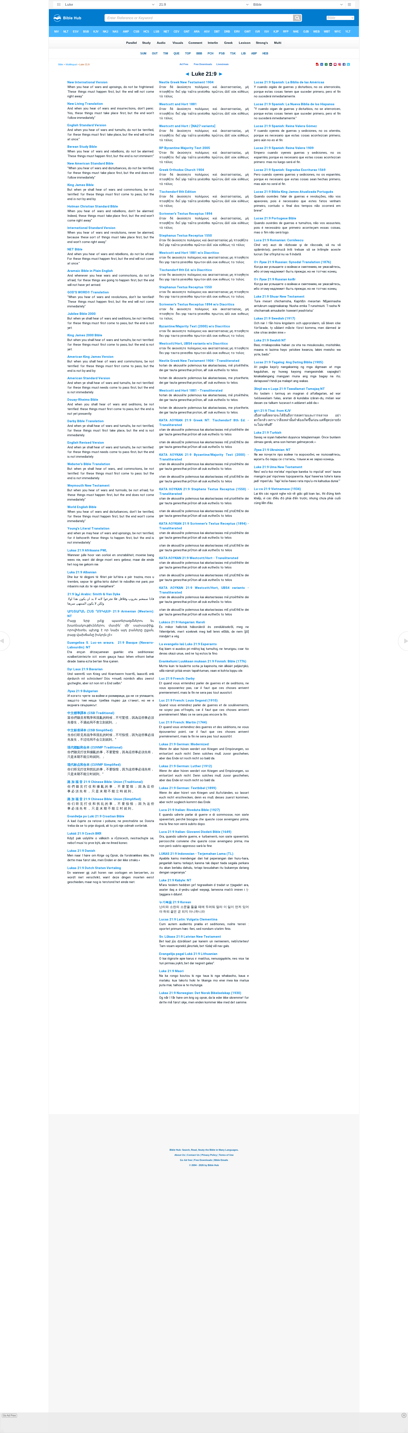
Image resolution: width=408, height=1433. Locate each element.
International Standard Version (91, 228)
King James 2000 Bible (84, 335)
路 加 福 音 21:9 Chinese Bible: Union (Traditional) (105, 782)
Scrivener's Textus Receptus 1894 (185, 214)
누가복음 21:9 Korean (175, 902)
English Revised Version (85, 443)
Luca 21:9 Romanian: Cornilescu (278, 240)
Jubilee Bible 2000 (81, 314)
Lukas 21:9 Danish (81, 851)
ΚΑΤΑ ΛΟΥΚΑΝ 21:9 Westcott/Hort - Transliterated (198, 558)
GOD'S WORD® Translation (88, 292)
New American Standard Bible (90, 163)
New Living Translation (85, 104)
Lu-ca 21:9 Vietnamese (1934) (277, 489)
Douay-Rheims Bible (82, 400)
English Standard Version (86, 125)
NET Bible (74, 249)
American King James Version (90, 357)
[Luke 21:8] (5, 651)
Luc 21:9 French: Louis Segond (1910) (188, 700)
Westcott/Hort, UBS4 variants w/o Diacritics (193, 343)
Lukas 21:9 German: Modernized (184, 744)
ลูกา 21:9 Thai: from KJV (272, 411)
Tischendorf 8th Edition (177, 192)
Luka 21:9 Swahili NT (270, 340)
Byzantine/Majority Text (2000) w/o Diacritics (194, 326)
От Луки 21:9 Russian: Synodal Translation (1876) (292, 262)
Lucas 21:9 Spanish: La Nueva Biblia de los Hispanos (294, 104)
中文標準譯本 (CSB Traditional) (90, 713)
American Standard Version (88, 378)
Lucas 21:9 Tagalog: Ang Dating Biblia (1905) (288, 362)
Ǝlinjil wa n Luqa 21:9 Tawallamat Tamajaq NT (289, 389)
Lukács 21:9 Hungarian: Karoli (182, 622)
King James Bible (80, 185)
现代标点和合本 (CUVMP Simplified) (94, 765)
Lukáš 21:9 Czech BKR (84, 833)
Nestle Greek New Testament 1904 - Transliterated (199, 361)
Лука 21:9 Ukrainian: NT (272, 450)
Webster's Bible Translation (88, 464)
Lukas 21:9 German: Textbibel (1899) (187, 788)
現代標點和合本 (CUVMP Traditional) (94, 747)
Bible (60, 64)
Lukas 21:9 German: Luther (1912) (185, 766)
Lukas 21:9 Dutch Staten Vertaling (94, 868)
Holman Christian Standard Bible (92, 206)
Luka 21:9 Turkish (267, 433)
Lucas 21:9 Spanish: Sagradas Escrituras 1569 (290, 170)
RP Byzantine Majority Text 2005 (184, 148)
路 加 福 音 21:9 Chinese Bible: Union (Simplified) (104, 799)
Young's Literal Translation (88, 528)
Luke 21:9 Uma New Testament (278, 467)
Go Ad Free (9, 1415)
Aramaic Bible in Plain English (90, 271)
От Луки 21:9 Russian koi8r (275, 279)
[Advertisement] (204, 1088)
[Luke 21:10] (402, 651)
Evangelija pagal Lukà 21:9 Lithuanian (188, 954)
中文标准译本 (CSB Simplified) (90, 730)
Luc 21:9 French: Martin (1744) (183, 722)
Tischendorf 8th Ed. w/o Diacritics (185, 270)
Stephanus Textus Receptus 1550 (185, 235)
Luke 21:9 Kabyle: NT (175, 880)
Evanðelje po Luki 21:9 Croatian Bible (95, 816)
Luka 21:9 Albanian (81, 572)
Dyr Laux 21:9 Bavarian (85, 669)
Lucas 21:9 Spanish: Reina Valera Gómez (285, 126)
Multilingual (71, 64)
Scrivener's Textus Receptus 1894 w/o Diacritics (196, 304)
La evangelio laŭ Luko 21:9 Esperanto (188, 644)
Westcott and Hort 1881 (178, 104)
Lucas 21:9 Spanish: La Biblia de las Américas (289, 82)
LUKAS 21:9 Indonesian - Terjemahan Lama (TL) (196, 854)
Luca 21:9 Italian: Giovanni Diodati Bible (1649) (195, 832)
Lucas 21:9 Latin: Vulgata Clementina (188, 919)
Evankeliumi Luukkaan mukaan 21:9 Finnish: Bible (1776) (202, 661)
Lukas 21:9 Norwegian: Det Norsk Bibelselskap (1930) (200, 993)
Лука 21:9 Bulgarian (82, 691)
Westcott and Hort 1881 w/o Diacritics (189, 253)
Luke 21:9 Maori (171, 971)
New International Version (87, 82)
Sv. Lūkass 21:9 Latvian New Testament (190, 937)
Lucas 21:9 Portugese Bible (275, 218)
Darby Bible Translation (85, 421)
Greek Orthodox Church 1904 (181, 170)
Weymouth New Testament (88, 485)
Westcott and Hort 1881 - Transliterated (190, 390)
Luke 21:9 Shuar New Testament (279, 296)
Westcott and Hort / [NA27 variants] (187, 126)
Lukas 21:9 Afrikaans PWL (87, 550)
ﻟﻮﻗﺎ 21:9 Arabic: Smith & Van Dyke (93, 594)
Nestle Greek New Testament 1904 (186, 82)
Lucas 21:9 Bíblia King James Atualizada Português (293, 192)
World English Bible (81, 507)
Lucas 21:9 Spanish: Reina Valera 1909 (284, 148)
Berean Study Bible (82, 147)
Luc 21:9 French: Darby (177, 678)
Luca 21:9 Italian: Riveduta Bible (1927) (189, 810)
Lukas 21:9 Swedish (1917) (274, 318)
